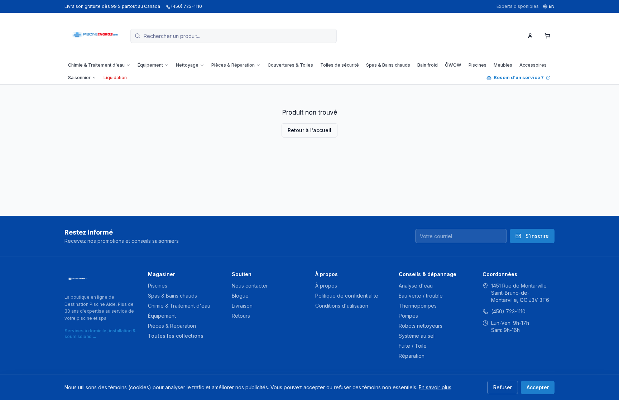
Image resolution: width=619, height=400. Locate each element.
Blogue (240, 296)
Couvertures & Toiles (290, 65)
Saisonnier (79, 77)
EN (552, 6)
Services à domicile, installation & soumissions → (100, 333)
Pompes (408, 316)
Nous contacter (250, 286)
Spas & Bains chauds (388, 65)
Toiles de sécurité (339, 65)
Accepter (538, 387)
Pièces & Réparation (233, 65)
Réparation (411, 356)
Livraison (242, 306)
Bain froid (427, 65)
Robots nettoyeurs (420, 326)
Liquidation (115, 77)
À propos (326, 286)
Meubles (503, 65)
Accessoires (533, 65)
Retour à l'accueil (309, 130)
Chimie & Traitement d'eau (96, 65)
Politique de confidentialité (346, 296)
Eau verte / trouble (421, 296)
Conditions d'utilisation (341, 306)
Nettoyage (187, 65)
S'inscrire (537, 236)
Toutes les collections (175, 336)
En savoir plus (435, 387)
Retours (241, 316)
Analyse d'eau (416, 286)
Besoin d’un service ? (519, 77)
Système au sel (417, 336)
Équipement (150, 65)
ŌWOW (453, 65)
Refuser (502, 387)
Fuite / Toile (413, 346)
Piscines (477, 65)
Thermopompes (418, 306)
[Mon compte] (530, 36)
